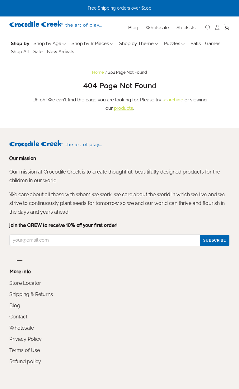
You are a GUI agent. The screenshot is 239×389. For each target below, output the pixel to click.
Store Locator (25, 283)
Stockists (185, 27)
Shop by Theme (136, 43)
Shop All (20, 51)
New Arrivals (60, 51)
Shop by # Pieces (90, 43)
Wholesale (157, 27)
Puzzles (172, 43)
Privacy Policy (25, 339)
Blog (133, 27)
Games (212, 43)
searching (172, 100)
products (123, 108)
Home (98, 72)
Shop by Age (47, 43)
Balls (195, 43)
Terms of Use (24, 350)
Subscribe (214, 240)
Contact (18, 317)
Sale (38, 51)
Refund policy (25, 361)
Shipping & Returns (31, 294)
